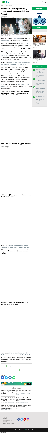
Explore (2, 5)
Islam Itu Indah (5, 47)
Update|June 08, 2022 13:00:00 (22, 402)
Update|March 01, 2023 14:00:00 (7, 409)
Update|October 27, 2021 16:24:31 (8, 402)
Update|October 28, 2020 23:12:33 (8, 394)
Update (10, 5)
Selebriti (6, 5)
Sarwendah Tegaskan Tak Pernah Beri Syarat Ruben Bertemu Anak (40, 81)
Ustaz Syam (17, 38)
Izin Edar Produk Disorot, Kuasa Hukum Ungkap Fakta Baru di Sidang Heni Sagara (40, 89)
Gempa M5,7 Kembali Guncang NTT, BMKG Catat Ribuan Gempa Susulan (40, 72)
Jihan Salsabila (5, 40)
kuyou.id (24, 429)
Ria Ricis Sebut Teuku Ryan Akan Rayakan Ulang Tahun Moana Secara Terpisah (40, 98)
